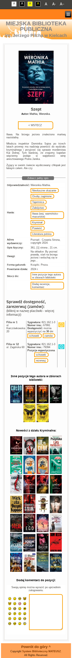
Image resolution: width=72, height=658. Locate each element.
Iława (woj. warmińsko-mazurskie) (45, 215)
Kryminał (37, 222)
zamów (48, 335)
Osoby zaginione (42, 196)
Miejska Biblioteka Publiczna (36, 26)
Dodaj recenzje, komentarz (41, 286)
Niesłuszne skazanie (44, 190)
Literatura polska (41, 234)
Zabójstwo (38, 207)
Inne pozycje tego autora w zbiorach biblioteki (46, 276)
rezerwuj (41, 360)
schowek (34, 335)
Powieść (37, 228)
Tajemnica (38, 202)
